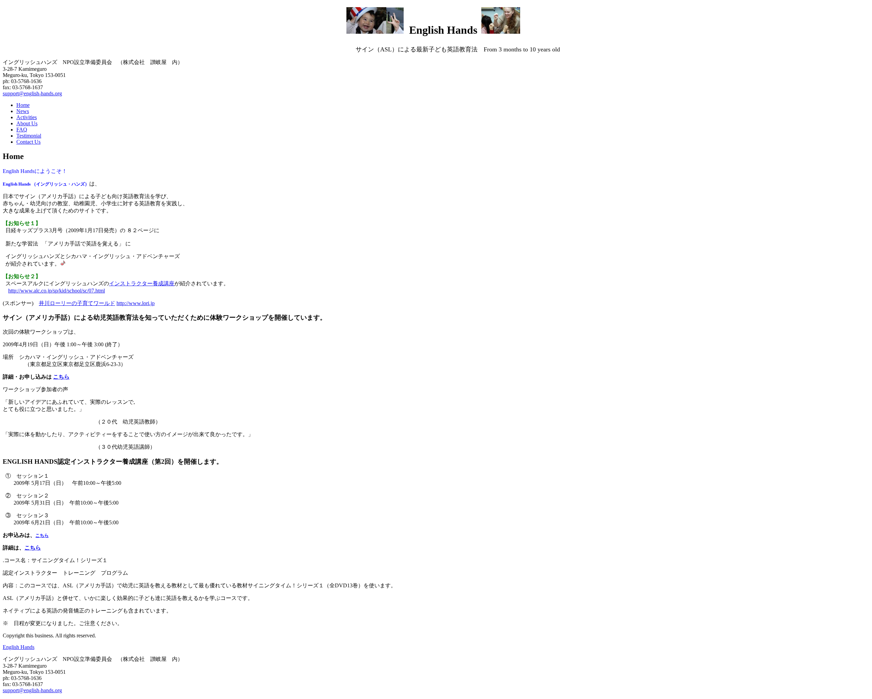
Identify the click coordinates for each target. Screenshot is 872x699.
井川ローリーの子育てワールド (77, 303)
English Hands (18, 647)
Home (23, 105)
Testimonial (28, 136)
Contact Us (28, 142)
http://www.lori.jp (135, 303)
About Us (26, 123)
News (22, 111)
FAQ (21, 129)
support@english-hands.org (32, 93)
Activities (26, 117)
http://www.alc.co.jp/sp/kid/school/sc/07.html (56, 290)
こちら (61, 377)
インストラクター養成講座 (141, 283)
